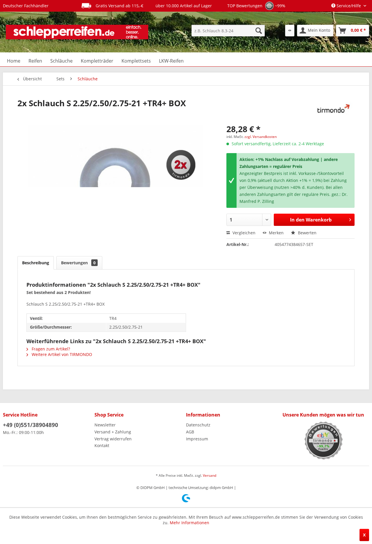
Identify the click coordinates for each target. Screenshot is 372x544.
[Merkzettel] (289, 30)
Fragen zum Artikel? (50, 349)
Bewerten (306, 232)
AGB (190, 432)
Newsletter (105, 425)
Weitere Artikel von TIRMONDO (61, 354)
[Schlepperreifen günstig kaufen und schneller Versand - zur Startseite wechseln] (77, 32)
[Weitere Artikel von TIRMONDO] (332, 109)
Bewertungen (78, 262)
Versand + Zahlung (112, 432)
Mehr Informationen (189, 522)
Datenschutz (198, 425)
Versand (209, 475)
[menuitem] (228, 30)
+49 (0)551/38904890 (30, 425)
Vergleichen (243, 232)
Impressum (197, 439)
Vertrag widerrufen (113, 439)
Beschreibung (35, 262)
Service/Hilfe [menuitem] (348, 5)
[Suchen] (259, 30)
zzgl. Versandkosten (260, 136)
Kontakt (101, 445)
